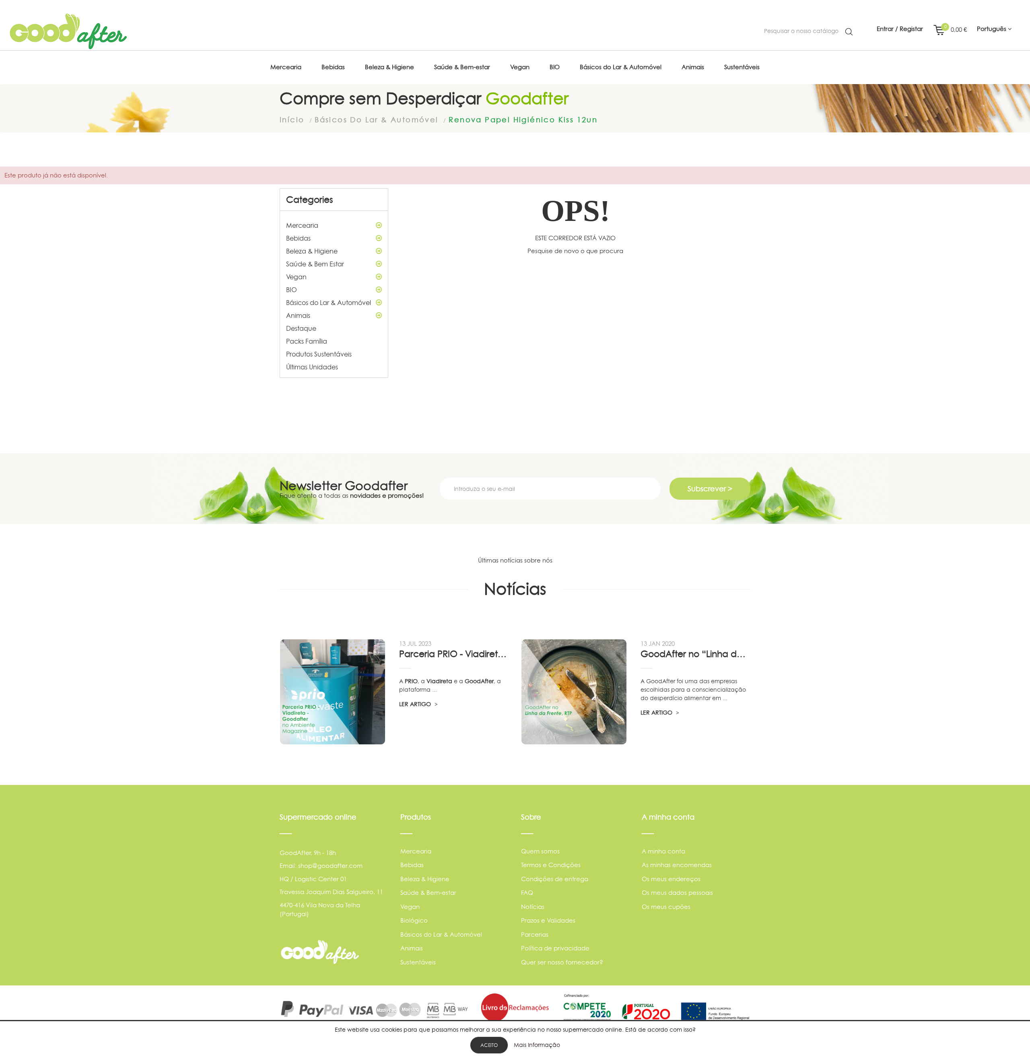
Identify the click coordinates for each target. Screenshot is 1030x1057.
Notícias (532, 907)
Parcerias (534, 934)
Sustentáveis (418, 962)
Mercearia (302, 225)
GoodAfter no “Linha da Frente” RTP (695, 654)
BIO (291, 290)
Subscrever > (710, 488)
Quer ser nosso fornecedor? (562, 962)
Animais (298, 315)
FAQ (527, 892)
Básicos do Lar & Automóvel (328, 303)
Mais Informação (537, 1044)
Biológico (414, 920)
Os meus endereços (671, 879)
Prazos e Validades (548, 920)
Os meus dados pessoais (677, 892)
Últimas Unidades (312, 367)
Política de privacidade (555, 948)
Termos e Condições (551, 865)
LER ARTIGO (416, 704)
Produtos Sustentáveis (319, 354)
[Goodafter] (68, 31)
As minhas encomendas (677, 865)
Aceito (489, 1045)
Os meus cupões (666, 907)
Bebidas (298, 238)
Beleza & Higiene (312, 251)
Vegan (296, 277)
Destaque (301, 328)
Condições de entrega (554, 879)
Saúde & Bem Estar (315, 264)
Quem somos (540, 851)
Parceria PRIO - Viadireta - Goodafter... (454, 654)
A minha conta (663, 851)
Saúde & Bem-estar (428, 892)
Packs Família (306, 341)
